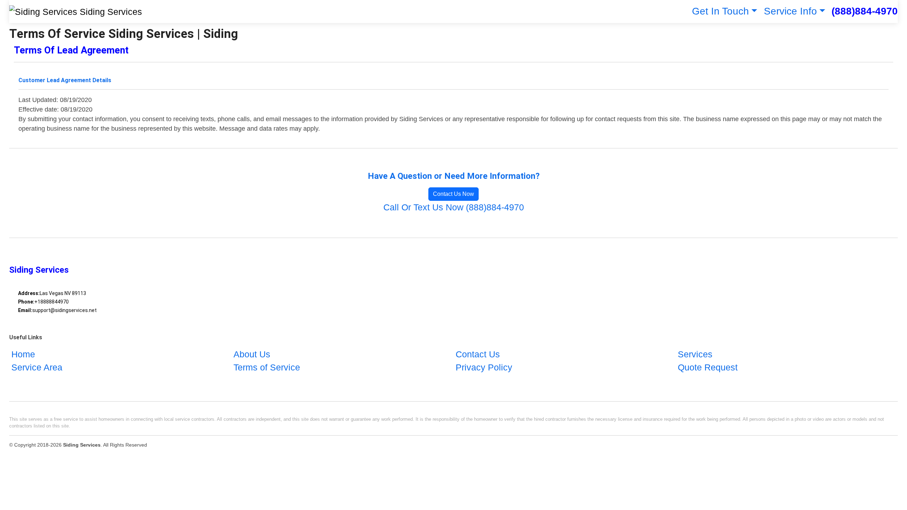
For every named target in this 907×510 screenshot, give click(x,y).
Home (23, 354)
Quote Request (708, 367)
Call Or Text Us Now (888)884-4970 (453, 207)
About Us (251, 354)
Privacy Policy (484, 367)
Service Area (36, 367)
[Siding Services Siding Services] (75, 11)
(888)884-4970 (865, 11)
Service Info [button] (790, 11)
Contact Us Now (453, 194)
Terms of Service (266, 367)
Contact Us (478, 354)
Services (695, 354)
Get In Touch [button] (720, 11)
